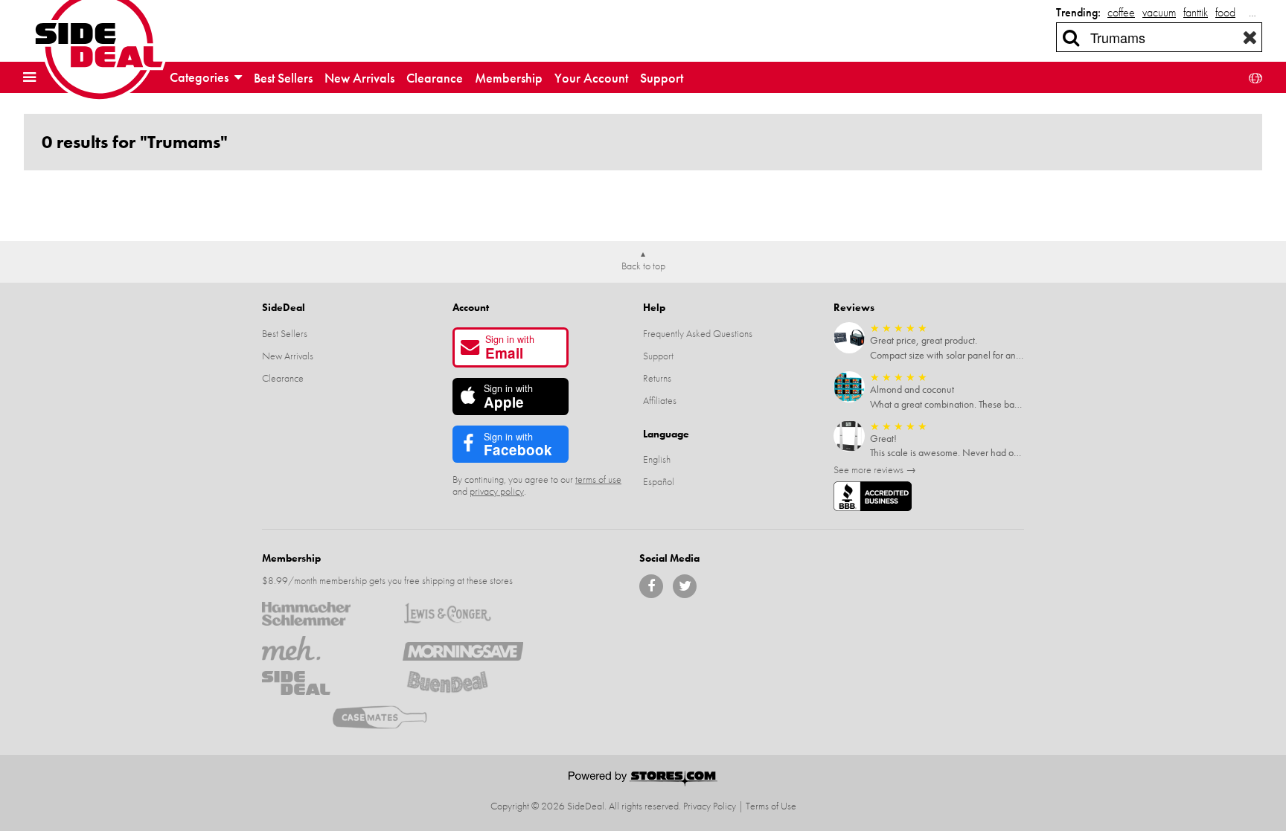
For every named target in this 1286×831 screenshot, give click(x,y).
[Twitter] (685, 586)
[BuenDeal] (462, 683)
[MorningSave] (462, 648)
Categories (200, 77)
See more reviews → (875, 469)
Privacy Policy (709, 805)
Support (661, 77)
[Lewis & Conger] (462, 614)
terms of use (598, 479)
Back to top (643, 265)
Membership (509, 77)
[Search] (1071, 37)
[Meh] (322, 648)
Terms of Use (771, 805)
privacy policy (497, 491)
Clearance (434, 77)
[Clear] (1250, 37)
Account (470, 307)
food (1225, 12)
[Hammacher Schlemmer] (322, 614)
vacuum (1159, 12)
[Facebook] (651, 586)
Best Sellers (283, 77)
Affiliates (659, 400)
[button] (33, 77)
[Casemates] (392, 717)
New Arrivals (359, 77)
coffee (1121, 12)
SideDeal (283, 307)
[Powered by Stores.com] (643, 780)
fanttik (1195, 12)
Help (654, 307)
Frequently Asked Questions (697, 333)
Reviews (854, 307)
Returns (657, 378)
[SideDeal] (322, 683)
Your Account (591, 77)
